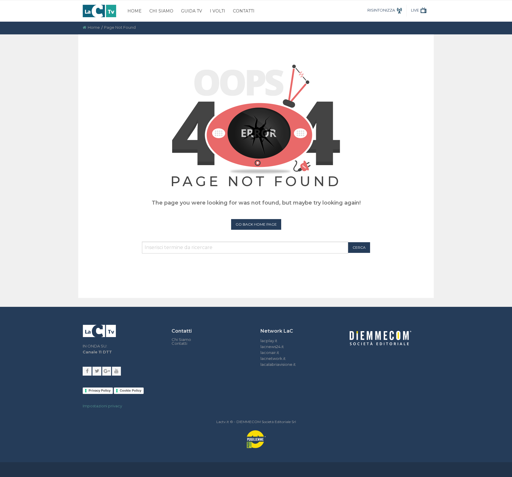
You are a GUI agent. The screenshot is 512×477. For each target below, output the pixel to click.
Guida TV (191, 11)
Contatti (244, 11)
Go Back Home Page (256, 224)
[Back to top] (503, 328)
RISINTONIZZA (381, 10)
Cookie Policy (130, 390)
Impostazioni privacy (102, 405)
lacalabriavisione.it (278, 364)
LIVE (415, 10)
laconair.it (269, 352)
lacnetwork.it (273, 358)
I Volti (217, 11)
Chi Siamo (161, 11)
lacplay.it (268, 340)
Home (134, 11)
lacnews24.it (272, 346)
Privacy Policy (100, 390)
